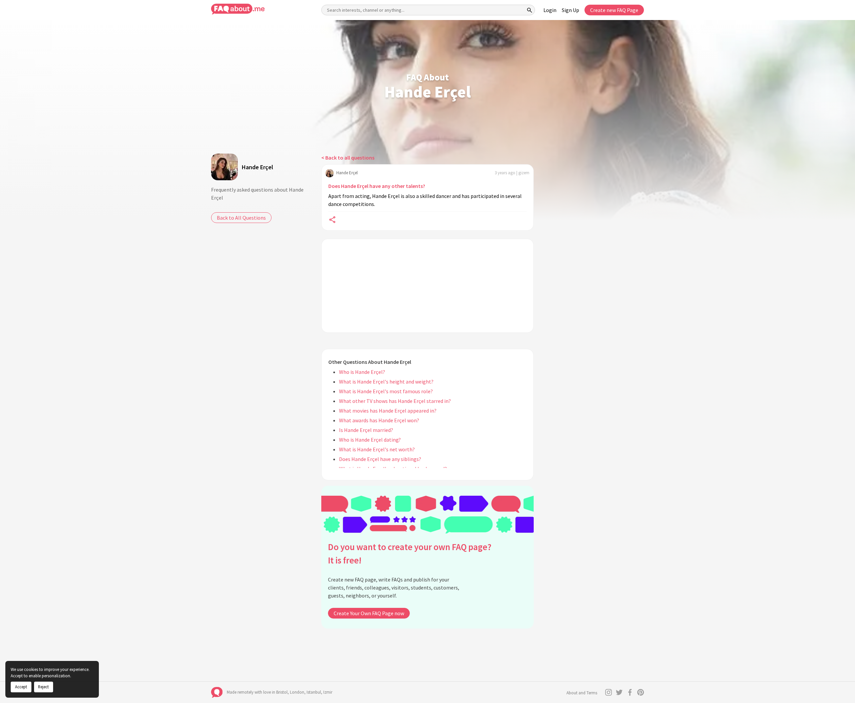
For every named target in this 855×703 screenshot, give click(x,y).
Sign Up (570, 10)
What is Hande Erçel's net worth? (377, 449)
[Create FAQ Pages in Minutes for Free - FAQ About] (238, 9)
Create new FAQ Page (614, 10)
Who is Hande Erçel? (362, 372)
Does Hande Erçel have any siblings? (380, 459)
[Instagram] (608, 692)
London (297, 692)
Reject (43, 686)
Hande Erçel (257, 167)
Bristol (282, 692)
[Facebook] (630, 692)
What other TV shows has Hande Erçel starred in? (395, 401)
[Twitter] (619, 692)
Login (549, 10)
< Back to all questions (347, 157)
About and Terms (581, 693)
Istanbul (314, 692)
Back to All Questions (241, 217)
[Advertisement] (427, 285)
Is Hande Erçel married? (366, 430)
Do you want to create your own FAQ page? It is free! (409, 553)
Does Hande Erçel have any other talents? (376, 186)
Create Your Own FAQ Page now (369, 613)
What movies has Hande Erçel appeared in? (388, 410)
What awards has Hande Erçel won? (379, 420)
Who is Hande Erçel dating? (370, 439)
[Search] (529, 10)
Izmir (327, 692)
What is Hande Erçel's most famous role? (386, 391)
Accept (21, 686)
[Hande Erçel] (224, 167)
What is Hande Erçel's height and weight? (386, 381)
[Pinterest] (640, 692)
